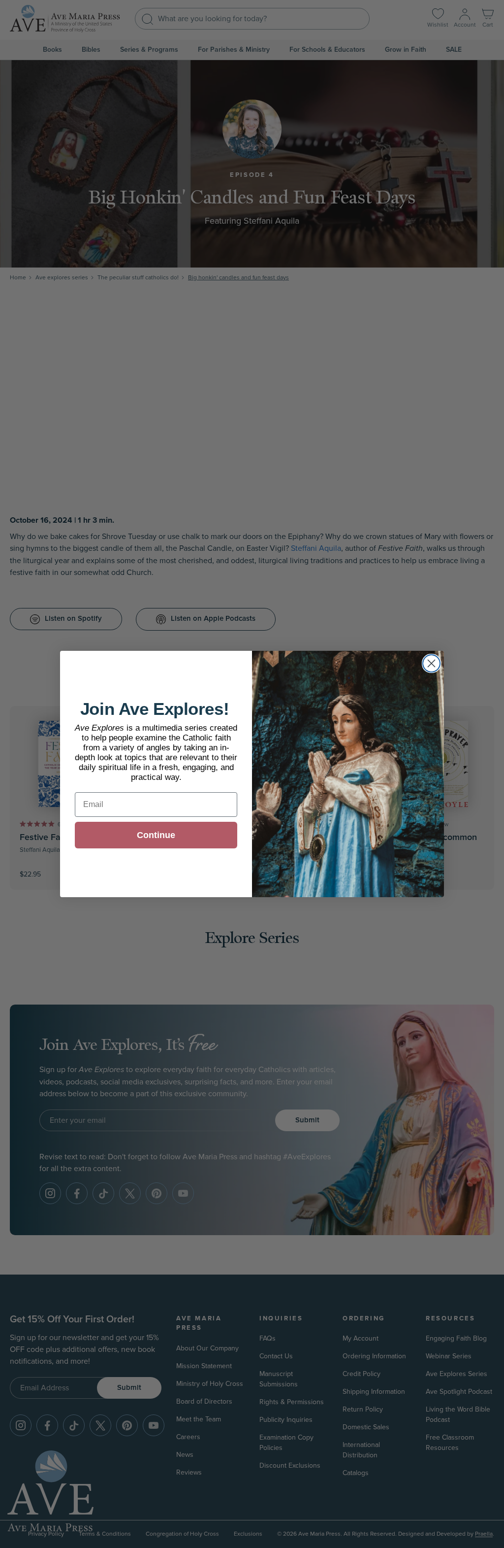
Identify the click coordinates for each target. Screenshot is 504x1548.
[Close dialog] (431, 663)
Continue (156, 835)
